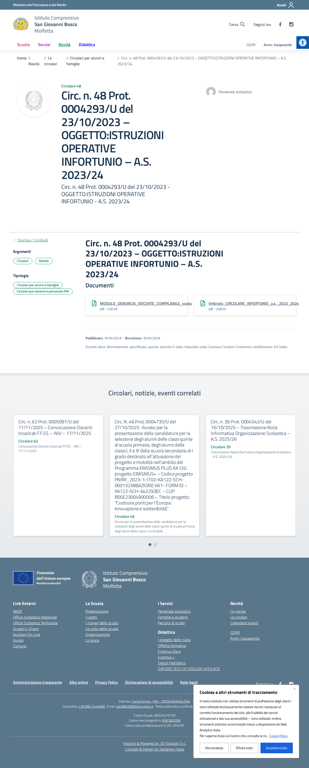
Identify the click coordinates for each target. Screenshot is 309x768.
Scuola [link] (23, 44)
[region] (246, 721)
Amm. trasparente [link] (278, 45)
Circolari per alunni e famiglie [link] (38, 284)
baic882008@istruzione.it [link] (134, 706)
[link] (302, 42)
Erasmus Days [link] (169, 651)
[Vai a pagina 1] (149, 544)
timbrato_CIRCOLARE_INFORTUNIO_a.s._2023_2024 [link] (254, 303)
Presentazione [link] (96, 611)
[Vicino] (294, 688)
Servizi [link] (44, 44)
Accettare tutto (276, 747)
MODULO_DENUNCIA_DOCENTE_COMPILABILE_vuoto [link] (146, 303)
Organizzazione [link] (97, 634)
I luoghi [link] (91, 617)
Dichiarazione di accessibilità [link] (149, 682)
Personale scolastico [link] (174, 611)
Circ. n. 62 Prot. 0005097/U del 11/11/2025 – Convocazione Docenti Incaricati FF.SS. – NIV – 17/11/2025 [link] (55, 427)
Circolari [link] (22, 260)
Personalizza (214, 747)
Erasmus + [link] (166, 657)
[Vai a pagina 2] (155, 544)
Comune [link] (19, 646)
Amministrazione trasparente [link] (37, 682)
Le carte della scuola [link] (101, 629)
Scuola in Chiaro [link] (26, 629)
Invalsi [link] (18, 640)
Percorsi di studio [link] (171, 623)
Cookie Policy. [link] (278, 735)
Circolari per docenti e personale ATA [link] (43, 291)
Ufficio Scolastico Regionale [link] (35, 617)
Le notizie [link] (238, 611)
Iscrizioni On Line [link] (26, 634)
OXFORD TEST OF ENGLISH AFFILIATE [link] (189, 669)
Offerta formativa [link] (172, 645)
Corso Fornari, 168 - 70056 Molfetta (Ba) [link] (161, 701)
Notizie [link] (44, 260)
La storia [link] (92, 640)
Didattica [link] (87, 44)
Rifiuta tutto (244, 747)
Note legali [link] (189, 682)
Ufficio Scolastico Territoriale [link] (35, 623)
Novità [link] (64, 44)
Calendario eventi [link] (244, 623)
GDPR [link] (250, 45)
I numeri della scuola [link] (101, 623)
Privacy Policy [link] (106, 682)
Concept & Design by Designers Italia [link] (154, 749)
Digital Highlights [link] (171, 663)
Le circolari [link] (238, 617)
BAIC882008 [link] (171, 720)
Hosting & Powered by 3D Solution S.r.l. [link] (154, 743)
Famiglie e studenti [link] (173, 617)
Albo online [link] (78, 682)
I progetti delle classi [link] (174, 640)
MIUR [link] (17, 611)
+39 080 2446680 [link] (91, 706)
